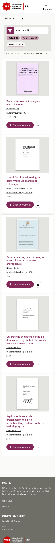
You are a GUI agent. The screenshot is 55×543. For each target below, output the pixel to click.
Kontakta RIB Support (11, 521)
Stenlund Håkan (13, 430)
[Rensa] (22, 44)
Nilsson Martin (13, 188)
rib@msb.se (7, 529)
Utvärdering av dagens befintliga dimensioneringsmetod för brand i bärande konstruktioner (26, 340)
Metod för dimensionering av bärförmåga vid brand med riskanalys (23, 181)
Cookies (5, 506)
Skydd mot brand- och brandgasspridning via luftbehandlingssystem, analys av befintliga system (25, 421)
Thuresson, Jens (13, 347)
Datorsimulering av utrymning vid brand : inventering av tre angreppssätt (25, 260)
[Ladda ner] (38, 125)
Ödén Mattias (27, 188)
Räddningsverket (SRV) (16, 113)
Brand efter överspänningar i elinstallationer (23, 102)
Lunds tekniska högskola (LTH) (19, 192)
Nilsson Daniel (12, 268)
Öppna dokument (22, 125)
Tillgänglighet (8, 501)
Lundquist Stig (12, 108)
